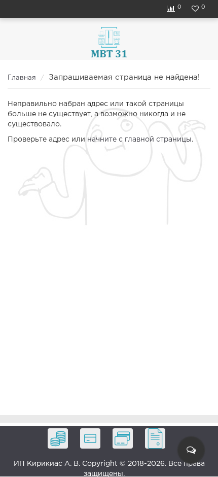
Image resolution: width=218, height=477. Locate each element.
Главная (22, 78)
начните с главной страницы (139, 140)
